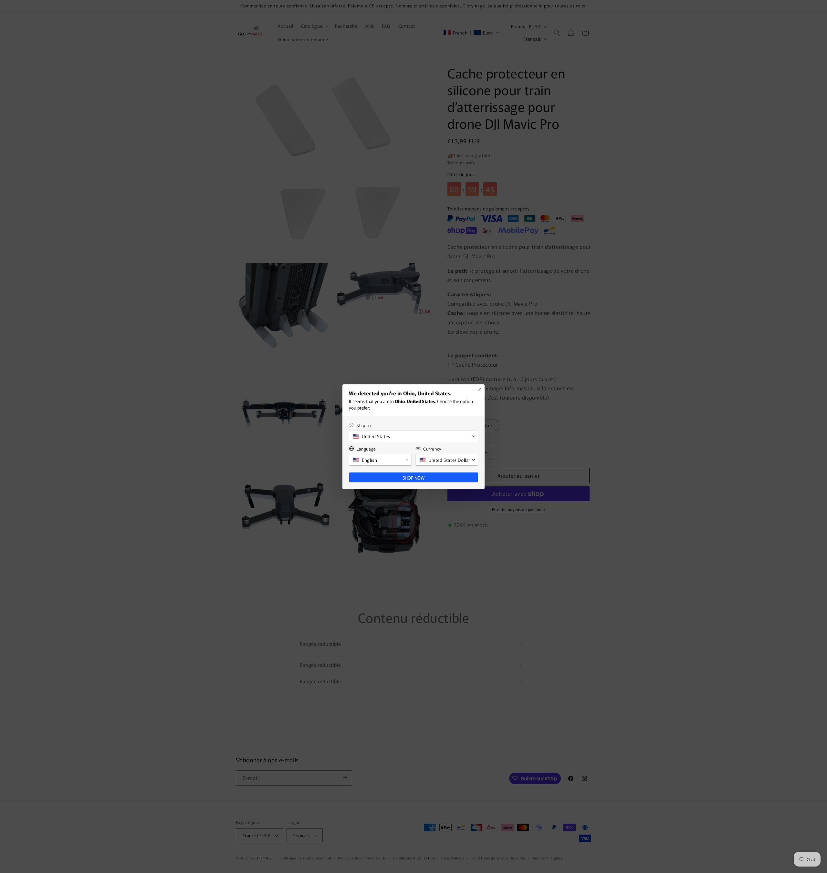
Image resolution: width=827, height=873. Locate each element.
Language (366, 449)
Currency (432, 449)
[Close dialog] (479, 389)
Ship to (364, 425)
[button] (413, 436)
